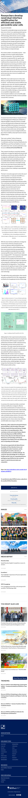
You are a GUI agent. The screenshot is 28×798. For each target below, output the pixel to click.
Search (2, 735)
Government (14, 749)
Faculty (2, 781)
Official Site (20, 2)
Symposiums (14, 757)
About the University (5, 778)
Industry (2, 753)
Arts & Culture (3, 744)
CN (23, 2)
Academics (3, 779)
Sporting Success (4, 757)
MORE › (25, 509)
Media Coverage (4, 755)
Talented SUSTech (4, 759)
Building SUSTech (15, 744)
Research (13, 755)
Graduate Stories (4, 751)
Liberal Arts (14, 753)
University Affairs (15, 759)
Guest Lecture (14, 751)
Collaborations (14, 746)
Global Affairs (3, 749)
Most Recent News (20, 678)
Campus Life (3, 746)
